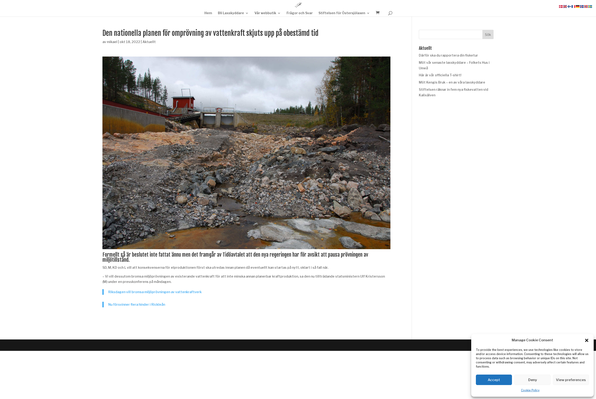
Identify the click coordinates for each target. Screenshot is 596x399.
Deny (532, 380)
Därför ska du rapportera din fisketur (448, 55)
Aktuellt (149, 42)
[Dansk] (561, 6)
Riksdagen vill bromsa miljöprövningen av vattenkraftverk (155, 292)
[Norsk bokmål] (586, 6)
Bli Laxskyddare (231, 13)
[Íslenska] (582, 6)
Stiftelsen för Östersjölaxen (341, 13)
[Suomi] (569, 6)
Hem (208, 13)
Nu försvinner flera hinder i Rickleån (136, 304)
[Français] (574, 6)
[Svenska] (590, 6)
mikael (112, 42)
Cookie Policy (530, 390)
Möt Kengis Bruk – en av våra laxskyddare (452, 82)
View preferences (571, 380)
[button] (586, 340)
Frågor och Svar (300, 13)
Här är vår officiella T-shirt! (440, 75)
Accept (494, 380)
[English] (565, 6)
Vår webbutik (265, 13)
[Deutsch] (578, 6)
